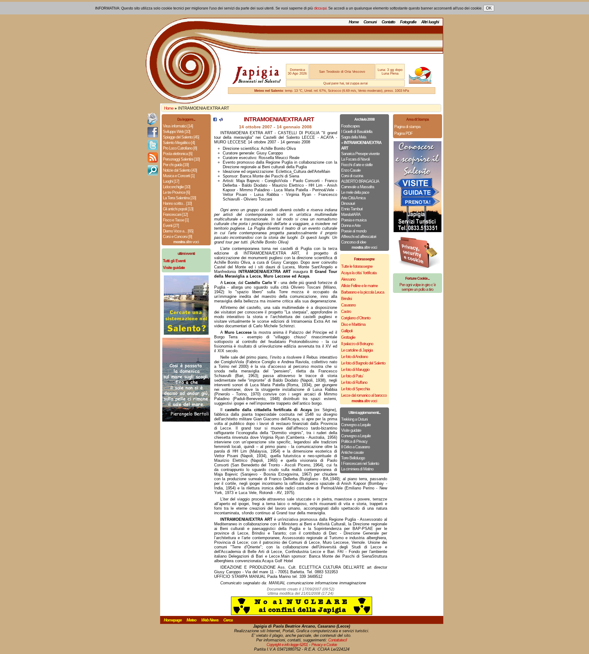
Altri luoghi (430, 22)
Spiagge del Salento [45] (181, 137)
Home (354, 22)
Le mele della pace (355, 192)
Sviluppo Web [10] (176, 131)
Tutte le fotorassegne (356, 266)
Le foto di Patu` (352, 376)
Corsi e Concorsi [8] (177, 236)
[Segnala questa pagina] (221, 120)
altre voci (186, 241)
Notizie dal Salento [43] (180, 170)
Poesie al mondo (353, 231)
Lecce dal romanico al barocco (364, 395)
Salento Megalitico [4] (179, 142)
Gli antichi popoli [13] (178, 209)
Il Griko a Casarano (355, 447)
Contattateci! (337, 640)
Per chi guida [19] (176, 164)
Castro (346, 311)
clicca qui (320, 8)
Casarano (348, 305)
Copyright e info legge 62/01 (287, 644)
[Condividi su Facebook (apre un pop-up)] (215, 120)
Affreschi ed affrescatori (358, 236)
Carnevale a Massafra (357, 187)
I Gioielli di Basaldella (356, 131)
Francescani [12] (175, 214)
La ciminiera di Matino (357, 469)
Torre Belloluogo (353, 458)
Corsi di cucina (352, 175)
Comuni (370, 22)
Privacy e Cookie (324, 644)
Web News (209, 620)
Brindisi (346, 298)
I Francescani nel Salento (360, 463)
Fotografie (408, 22)
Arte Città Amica (353, 198)
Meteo (191, 620)
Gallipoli (346, 331)
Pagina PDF (403, 133)
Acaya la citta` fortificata (358, 273)
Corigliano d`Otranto (355, 318)
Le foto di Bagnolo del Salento (363, 363)
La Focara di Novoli (355, 159)
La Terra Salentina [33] (179, 198)
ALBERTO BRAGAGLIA (360, 181)
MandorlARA (350, 214)
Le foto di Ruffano (354, 382)
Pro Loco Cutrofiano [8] (180, 148)
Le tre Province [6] (176, 192)
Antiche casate (352, 452)
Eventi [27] (171, 225)
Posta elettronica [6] (177, 153)
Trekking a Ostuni (354, 419)
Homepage (173, 620)
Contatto (388, 22)
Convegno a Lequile (356, 424)
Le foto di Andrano (354, 356)
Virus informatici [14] (178, 126)
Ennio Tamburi (352, 209)
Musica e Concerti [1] (178, 175)
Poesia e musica (353, 220)
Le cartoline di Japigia (357, 350)
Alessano (348, 279)
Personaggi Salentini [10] (181, 159)
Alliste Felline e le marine (359, 285)
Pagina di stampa (407, 126)
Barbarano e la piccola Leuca (362, 292)
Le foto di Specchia (355, 389)
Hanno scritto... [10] (177, 203)
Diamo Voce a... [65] (178, 231)
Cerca (228, 620)
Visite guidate (351, 430)
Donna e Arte (350, 225)
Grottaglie (348, 337)
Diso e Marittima (353, 324)
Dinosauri (348, 203)
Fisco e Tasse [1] (176, 220)
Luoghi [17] (171, 181)
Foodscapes (350, 126)
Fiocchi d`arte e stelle (356, 164)
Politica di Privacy (354, 441)
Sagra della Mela (353, 137)
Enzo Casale (350, 170)
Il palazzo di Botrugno (357, 343)
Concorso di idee (353, 242)
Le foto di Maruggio (355, 369)
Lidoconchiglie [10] (176, 187)
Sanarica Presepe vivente (360, 153)
